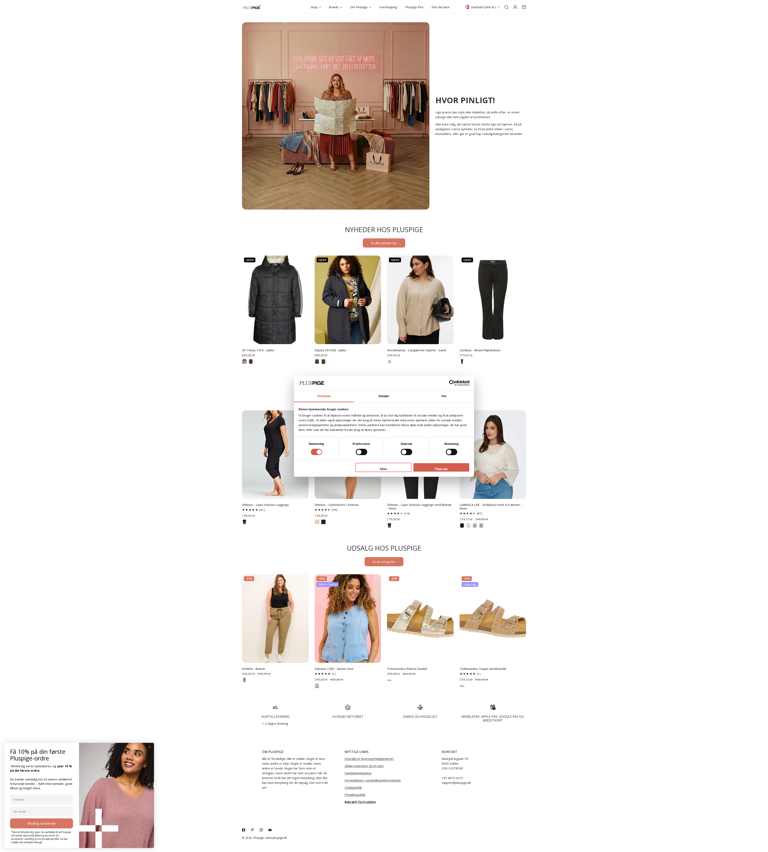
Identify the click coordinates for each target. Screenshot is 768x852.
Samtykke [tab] (324, 396)
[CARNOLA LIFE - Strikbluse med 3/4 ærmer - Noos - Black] (462, 525)
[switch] (361, 452)
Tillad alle (441, 469)
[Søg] (506, 7)
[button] (524, 7)
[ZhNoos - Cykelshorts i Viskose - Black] (323, 521)
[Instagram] (261, 830)
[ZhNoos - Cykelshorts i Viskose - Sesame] (317, 521)
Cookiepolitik (353, 787)
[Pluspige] (252, 7)
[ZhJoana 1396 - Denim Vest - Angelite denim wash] (317, 685)
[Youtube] (270, 830)
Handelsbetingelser (358, 773)
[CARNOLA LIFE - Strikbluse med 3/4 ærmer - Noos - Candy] (481, 525)
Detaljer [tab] (384, 396)
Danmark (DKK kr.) (483, 7)
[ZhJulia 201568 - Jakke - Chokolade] (317, 361)
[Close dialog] (149, 746)
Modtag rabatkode (41, 823)
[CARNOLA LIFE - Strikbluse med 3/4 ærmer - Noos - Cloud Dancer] (468, 525)
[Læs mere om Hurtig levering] (275, 707)
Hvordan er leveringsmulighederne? (369, 759)
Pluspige (258, 838)
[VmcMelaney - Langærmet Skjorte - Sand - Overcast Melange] (389, 361)
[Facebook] (243, 830)
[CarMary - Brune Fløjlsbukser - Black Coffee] (462, 361)
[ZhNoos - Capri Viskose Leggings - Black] (244, 521)
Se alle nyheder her (384, 243)
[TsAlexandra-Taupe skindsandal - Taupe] (462, 685)
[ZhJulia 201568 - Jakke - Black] (323, 361)
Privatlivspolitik (355, 795)
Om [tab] (443, 396)
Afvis (383, 469)
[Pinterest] (252, 830)
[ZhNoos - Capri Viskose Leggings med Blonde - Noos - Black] (389, 525)
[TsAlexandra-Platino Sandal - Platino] (389, 680)
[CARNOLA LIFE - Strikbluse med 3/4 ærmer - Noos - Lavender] (474, 525)
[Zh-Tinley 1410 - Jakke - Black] (250, 361)
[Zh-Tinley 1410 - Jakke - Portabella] (244, 361)
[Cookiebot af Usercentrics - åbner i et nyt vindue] (452, 383)
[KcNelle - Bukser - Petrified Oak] (244, 680)
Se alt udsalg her (384, 562)
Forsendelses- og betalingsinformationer (373, 780)
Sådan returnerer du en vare (364, 766)
